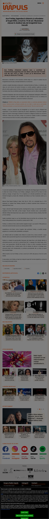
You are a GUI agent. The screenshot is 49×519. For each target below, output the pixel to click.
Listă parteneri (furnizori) (5, 509)
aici (8, 499)
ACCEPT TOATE (24, 512)
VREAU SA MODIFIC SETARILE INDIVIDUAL (24, 515)
